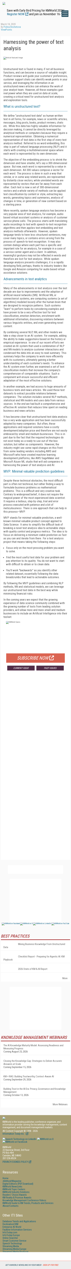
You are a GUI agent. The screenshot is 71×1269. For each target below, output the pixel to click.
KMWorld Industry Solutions (16, 1192)
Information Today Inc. (14, 1133)
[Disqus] (35, 724)
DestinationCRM (10, 1224)
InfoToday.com (10, 1232)
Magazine (12, 1181)
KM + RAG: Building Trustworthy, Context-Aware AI (28, 1076)
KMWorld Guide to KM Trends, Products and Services (28, 1203)
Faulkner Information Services (17, 1229)
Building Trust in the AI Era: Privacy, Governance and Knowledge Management (34, 1090)
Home (5, 1178)
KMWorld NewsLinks (12, 1186)
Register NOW (15, 14)
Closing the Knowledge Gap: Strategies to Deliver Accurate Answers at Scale (32, 1062)
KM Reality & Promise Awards (17, 1197)
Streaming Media (11, 1246)
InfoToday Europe (11, 1235)
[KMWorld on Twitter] (45, 1139)
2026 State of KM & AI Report (32, 969)
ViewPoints (6, 29)
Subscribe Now (32, 658)
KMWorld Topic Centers (14, 1189)
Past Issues (50, 668)
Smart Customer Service (14, 1240)
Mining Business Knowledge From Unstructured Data (34, 946)
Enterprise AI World (12, 1227)
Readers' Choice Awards (15, 1194)
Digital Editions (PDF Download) (18, 1183)
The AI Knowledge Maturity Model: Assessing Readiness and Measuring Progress (33, 1047)
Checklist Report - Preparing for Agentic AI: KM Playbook (34, 958)
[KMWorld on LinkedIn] (19, 1139)
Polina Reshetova (12, 27)
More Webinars (60, 1104)
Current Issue (21, 668)
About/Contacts (10, 1205)
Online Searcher (10, 1238)
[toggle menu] (65, 13)
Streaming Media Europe (14, 1249)
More (65, 978)
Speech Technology (12, 1243)
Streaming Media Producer (15, 1251)
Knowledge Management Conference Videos (24, 1200)
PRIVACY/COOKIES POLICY (15, 1161)
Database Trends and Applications (19, 1221)
